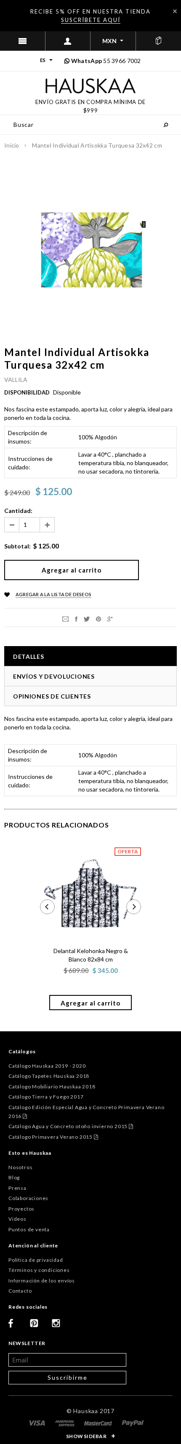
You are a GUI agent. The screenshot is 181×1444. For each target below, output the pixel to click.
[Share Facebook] (76, 618)
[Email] (65, 618)
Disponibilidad (27, 392)
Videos (17, 1219)
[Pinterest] (98, 618)
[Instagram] (59, 1326)
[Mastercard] (98, 1422)
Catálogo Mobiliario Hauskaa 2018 (52, 1086)
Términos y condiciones (39, 1270)
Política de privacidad (35, 1260)
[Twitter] (87, 618)
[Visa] (37, 1422)
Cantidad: (18, 510)
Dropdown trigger (68, 41)
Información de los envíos (41, 1280)
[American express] (65, 1422)
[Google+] (110, 618)
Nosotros (20, 1167)
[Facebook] (16, 1326)
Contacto (20, 1291)
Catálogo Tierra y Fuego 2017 (45, 1096)
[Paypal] (133, 1422)
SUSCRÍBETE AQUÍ (90, 19)
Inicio (11, 145)
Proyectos (21, 1209)
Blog (14, 1177)
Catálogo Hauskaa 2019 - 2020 (46, 1066)
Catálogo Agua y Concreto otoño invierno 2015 (70, 1126)
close (175, 11)
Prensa (17, 1188)
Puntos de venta (29, 1229)
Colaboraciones (28, 1198)
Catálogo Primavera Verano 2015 (53, 1137)
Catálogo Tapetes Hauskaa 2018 (48, 1076)
